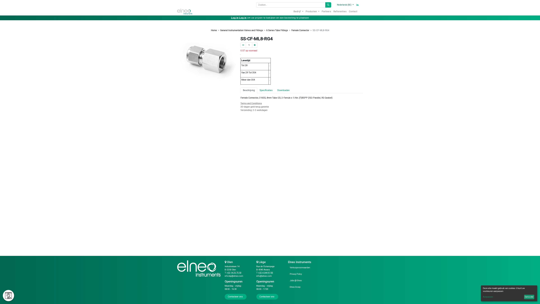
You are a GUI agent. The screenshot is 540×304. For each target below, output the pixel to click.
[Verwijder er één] (243, 45)
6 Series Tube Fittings (277, 30)
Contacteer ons (235, 296)
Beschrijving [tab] (249, 90)
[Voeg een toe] (254, 45)
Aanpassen (488, 297)
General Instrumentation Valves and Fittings (241, 30)
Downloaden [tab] (283, 90)
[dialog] (509, 293)
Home (214, 30)
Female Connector (300, 30)
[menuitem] (298, 11)
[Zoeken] (328, 5)
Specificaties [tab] (266, 90)
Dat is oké (529, 297)
